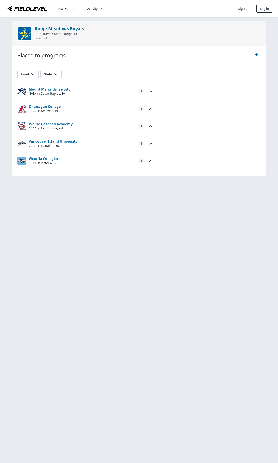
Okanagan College (45, 106)
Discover (63, 9)
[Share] (256, 55)
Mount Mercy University (49, 89)
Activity (92, 9)
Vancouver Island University (53, 141)
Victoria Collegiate (44, 158)
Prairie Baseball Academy (51, 124)
